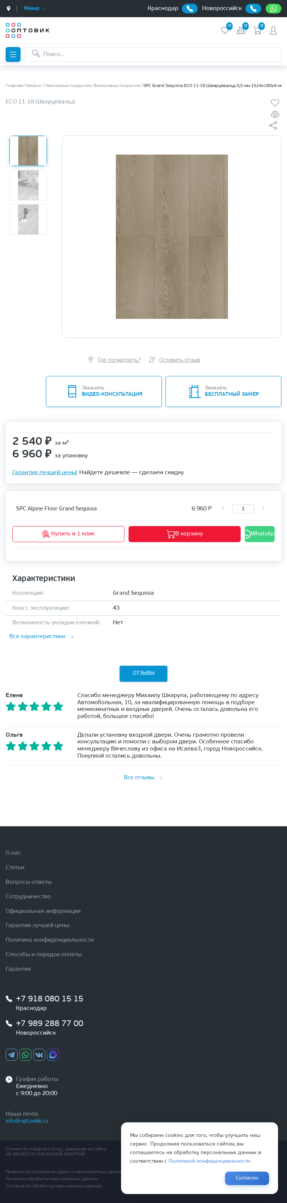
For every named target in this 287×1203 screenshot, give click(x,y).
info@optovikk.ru (27, 1121)
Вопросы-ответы (29, 882)
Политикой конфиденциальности (209, 1161)
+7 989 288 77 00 (49, 1024)
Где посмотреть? (119, 360)
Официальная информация (43, 911)
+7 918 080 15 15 (49, 999)
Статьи (15, 868)
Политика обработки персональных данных (52, 1179)
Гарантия (18, 969)
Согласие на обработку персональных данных (54, 1186)
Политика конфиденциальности (50, 940)
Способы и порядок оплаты (43, 955)
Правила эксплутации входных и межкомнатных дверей (64, 1172)
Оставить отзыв (179, 360)
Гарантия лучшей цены (37, 926)
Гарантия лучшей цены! (44, 473)
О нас (13, 853)
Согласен (247, 1178)
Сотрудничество (28, 897)
